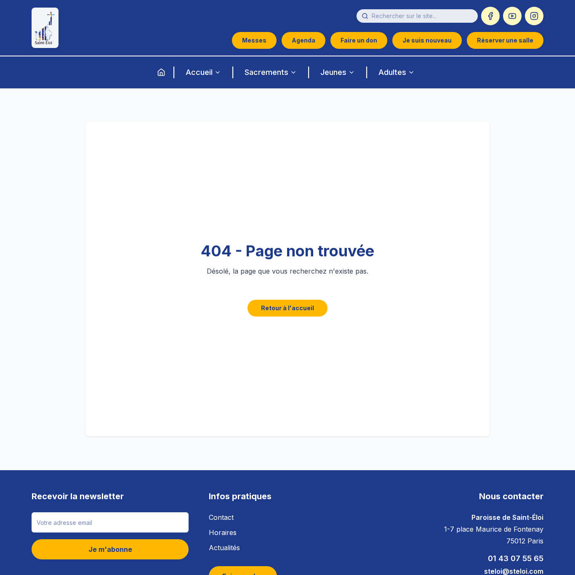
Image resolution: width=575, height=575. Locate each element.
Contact (221, 517)
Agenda (303, 40)
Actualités (224, 547)
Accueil (199, 72)
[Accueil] (161, 72)
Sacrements (266, 72)
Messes (254, 40)
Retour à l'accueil (287, 307)
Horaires (223, 532)
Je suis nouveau (427, 40)
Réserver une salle (505, 40)
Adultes (392, 72)
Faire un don (359, 40)
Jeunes (333, 72)
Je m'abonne (110, 549)
